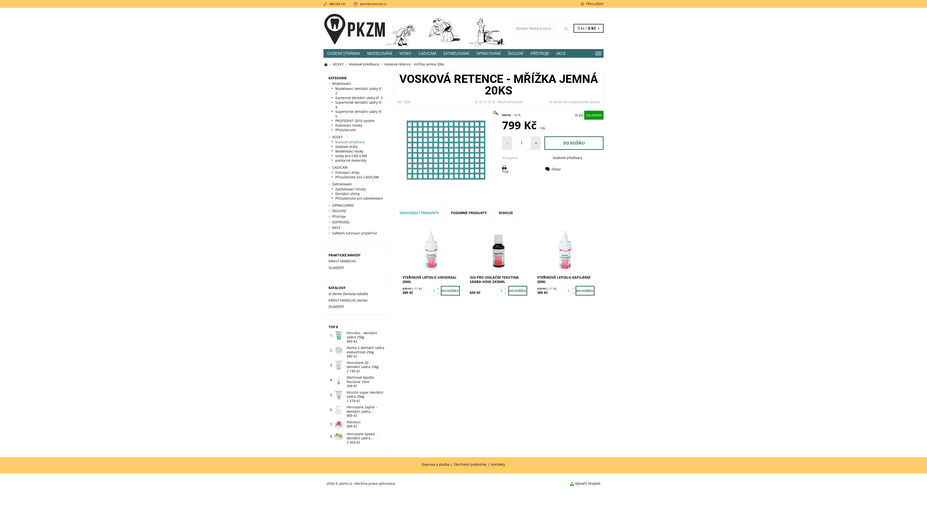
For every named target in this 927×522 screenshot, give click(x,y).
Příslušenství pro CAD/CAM (357, 177)
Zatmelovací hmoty (350, 189)
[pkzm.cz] (354, 28)
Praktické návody (345, 255)
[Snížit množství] (439, 293)
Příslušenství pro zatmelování (359, 198)
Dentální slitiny (347, 193)
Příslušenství (345, 130)
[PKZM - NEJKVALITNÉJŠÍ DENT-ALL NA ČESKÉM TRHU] (326, 64)
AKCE (561, 53)
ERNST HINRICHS (342, 261)
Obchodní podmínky (470, 464)
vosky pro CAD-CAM (351, 155)
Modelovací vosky (349, 151)
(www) (595, 102)
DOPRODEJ (340, 222)
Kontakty (498, 464)
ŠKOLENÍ (515, 53)
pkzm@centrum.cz (373, 4)
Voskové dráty (346, 146)
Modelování (379, 53)
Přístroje (539, 53)
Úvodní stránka (343, 53)
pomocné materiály (350, 160)
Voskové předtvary (567, 157)
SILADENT (336, 267)
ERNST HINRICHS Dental (348, 300)
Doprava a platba (435, 464)
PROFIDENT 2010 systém (355, 120)
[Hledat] (566, 28)
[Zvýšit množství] (439, 288)
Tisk (505, 171)
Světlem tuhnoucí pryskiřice (354, 233)
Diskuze (506, 212)
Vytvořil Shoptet (587, 483)
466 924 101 (337, 4)
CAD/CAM (427, 53)
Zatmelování (456, 53)
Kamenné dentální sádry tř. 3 (359, 97)
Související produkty (419, 212)
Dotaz (556, 169)
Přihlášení (595, 4)
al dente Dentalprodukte (569, 102)
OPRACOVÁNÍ (488, 53)
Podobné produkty (469, 212)
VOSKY (405, 53)
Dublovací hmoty (348, 125)
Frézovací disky (347, 172)
